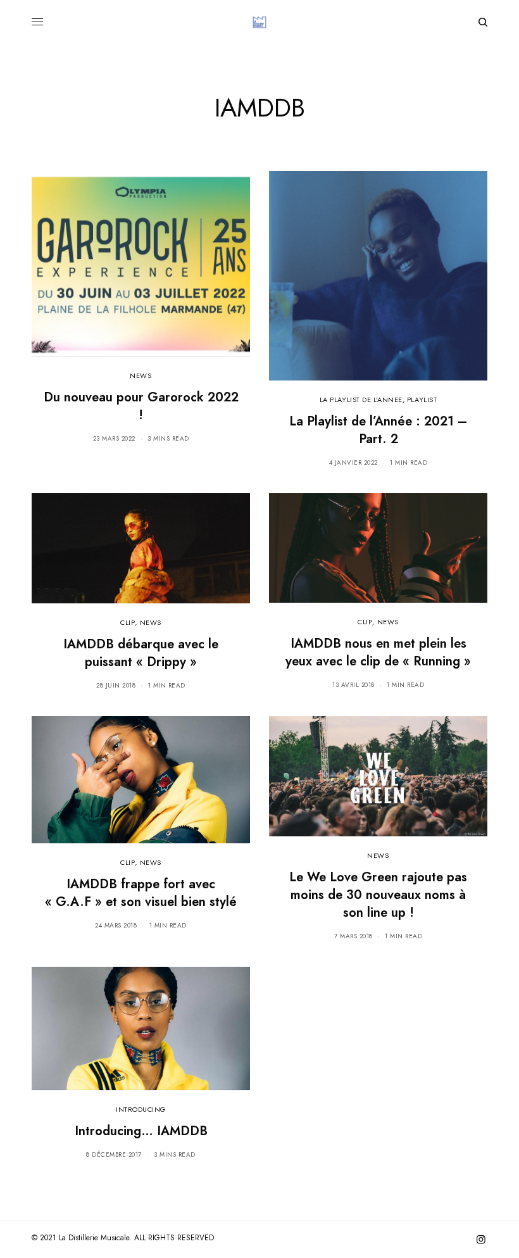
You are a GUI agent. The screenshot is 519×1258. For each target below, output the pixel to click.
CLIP (127, 622)
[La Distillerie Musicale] (259, 22)
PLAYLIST (422, 399)
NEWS (140, 375)
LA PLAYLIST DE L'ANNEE (361, 399)
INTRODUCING (141, 1109)
